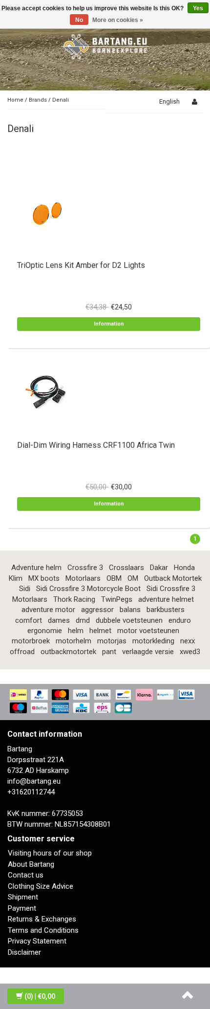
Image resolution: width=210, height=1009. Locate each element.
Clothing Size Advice (40, 886)
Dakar (159, 567)
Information (109, 324)
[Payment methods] (105, 702)
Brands (38, 100)
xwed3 (190, 651)
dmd (83, 620)
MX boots (44, 578)
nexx (187, 640)
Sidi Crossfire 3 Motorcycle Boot (88, 588)
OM (132, 578)
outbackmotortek (68, 651)
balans (130, 609)
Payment (22, 908)
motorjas (111, 640)
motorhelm (73, 640)
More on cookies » (117, 20)
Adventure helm (36, 567)
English (169, 101)
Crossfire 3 (85, 567)
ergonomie (44, 630)
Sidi (24, 588)
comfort (28, 620)
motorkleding (153, 640)
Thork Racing (74, 599)
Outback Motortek (173, 578)
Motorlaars (83, 578)
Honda (184, 567)
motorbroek (31, 640)
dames (59, 620)
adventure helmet (166, 599)
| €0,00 (39, 996)
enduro (179, 620)
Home (15, 100)
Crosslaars (126, 567)
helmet (100, 630)
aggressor (97, 609)
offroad (22, 651)
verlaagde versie (148, 651)
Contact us (25, 875)
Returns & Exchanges (42, 919)
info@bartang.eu (34, 781)
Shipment (23, 897)
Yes (198, 8)
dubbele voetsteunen (129, 620)
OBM (114, 578)
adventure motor (48, 609)
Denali (60, 100)
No (79, 20)
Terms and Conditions (43, 930)
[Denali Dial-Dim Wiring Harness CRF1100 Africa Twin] (46, 391)
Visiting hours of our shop (50, 853)
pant (109, 651)
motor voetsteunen (148, 630)
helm (76, 630)
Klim (15, 578)
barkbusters (166, 609)
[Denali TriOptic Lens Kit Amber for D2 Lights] (46, 211)
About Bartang (31, 864)
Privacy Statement (37, 941)
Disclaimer (24, 952)
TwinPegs (116, 599)
